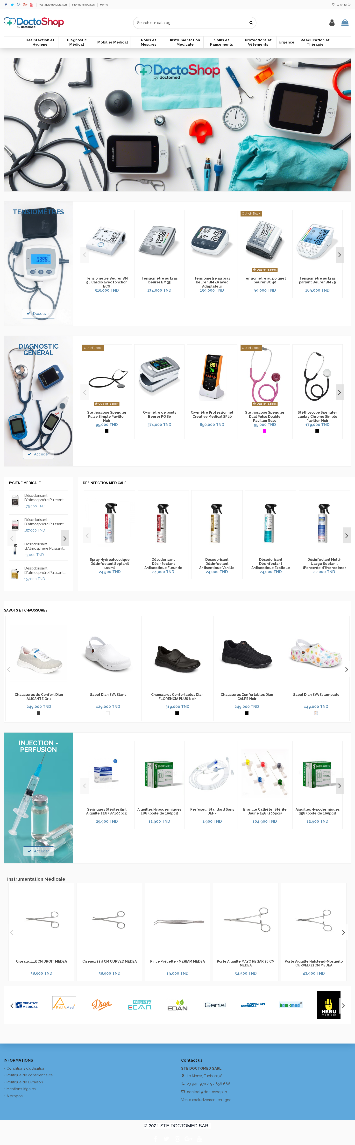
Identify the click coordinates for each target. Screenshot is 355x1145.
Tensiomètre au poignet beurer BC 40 (265, 280)
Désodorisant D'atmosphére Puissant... (45, 497)
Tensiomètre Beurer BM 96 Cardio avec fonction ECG (107, 282)
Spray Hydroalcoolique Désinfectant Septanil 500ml (110, 564)
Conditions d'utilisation (26, 1068)
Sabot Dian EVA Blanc (108, 695)
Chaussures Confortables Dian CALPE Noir (247, 697)
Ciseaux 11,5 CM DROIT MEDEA (41, 961)
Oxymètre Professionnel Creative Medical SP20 (212, 414)
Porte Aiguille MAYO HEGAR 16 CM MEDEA (246, 963)
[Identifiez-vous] (332, 23)
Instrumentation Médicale (36, 879)
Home (104, 4)
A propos (14, 1096)
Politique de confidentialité (30, 1075)
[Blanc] (108, 713)
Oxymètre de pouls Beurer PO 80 (159, 414)
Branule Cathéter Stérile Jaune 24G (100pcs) (265, 811)
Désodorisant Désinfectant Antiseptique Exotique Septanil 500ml (270, 566)
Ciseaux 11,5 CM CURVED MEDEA (109, 961)
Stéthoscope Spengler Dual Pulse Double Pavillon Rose (264, 416)
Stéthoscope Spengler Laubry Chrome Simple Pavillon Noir (317, 416)
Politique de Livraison (53, 4)
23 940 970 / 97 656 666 (208, 1084)
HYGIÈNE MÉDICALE (24, 483)
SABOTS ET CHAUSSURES (26, 610)
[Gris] (38, 713)
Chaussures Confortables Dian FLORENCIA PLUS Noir (177, 697)
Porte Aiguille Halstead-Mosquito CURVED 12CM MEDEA (314, 963)
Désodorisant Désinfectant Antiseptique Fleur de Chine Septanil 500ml (163, 566)
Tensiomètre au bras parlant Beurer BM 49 (317, 280)
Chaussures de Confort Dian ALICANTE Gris (39, 697)
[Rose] (264, 431)
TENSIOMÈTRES (38, 212)
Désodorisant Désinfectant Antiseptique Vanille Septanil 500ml (216, 566)
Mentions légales (83, 4)
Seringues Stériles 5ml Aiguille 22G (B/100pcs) (106, 811)
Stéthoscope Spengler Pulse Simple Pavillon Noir (107, 416)
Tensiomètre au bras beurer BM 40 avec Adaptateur (212, 282)
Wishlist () (343, 4)
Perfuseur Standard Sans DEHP (212, 811)
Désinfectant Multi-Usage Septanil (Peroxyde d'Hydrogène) (324, 564)
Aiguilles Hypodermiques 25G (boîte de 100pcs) (318, 811)
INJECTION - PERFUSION (38, 746)
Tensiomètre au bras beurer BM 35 (160, 280)
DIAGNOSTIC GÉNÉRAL (38, 350)
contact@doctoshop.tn (207, 1092)
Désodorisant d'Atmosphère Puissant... (44, 546)
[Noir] (106, 431)
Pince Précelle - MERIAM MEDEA (177, 961)
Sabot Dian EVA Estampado (316, 695)
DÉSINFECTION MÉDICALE (105, 483)
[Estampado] (316, 713)
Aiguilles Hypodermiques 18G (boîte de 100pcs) (159, 811)
